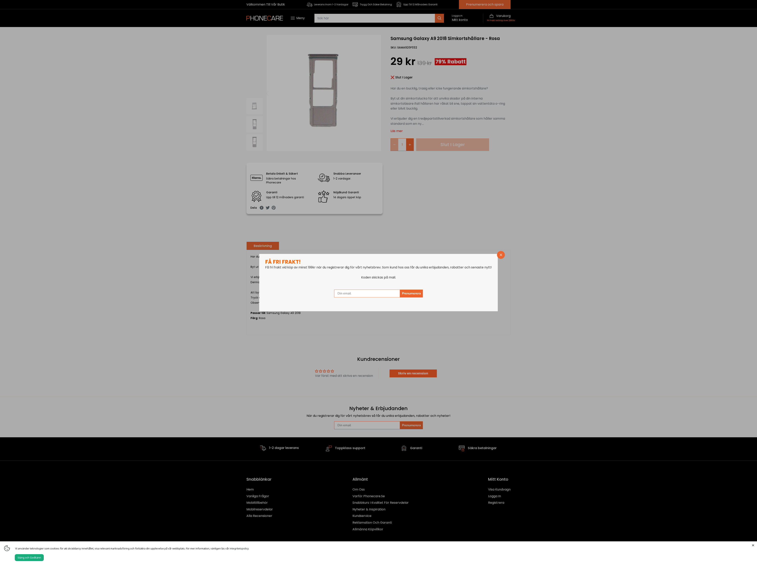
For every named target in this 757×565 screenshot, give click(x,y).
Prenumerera (411, 293)
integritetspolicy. (239, 548)
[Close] (753, 545)
